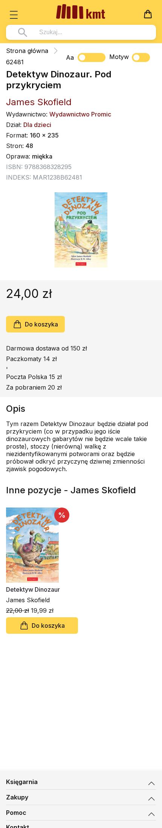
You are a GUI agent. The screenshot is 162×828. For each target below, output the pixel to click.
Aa (70, 57)
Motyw (119, 56)
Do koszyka (41, 324)
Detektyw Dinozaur (33, 589)
